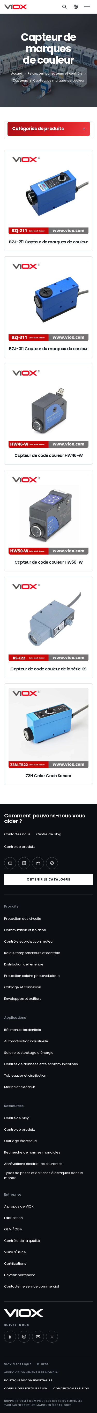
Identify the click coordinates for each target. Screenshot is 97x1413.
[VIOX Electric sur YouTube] (38, 1337)
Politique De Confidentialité (28, 1380)
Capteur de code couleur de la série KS (48, 669)
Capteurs (20, 80)
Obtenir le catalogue (48, 879)
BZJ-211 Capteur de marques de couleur (48, 242)
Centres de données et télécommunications (41, 1064)
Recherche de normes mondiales (32, 1152)
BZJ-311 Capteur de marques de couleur (48, 349)
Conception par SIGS (71, 1388)
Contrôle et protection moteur (29, 941)
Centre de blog (49, 834)
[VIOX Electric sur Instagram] (24, 1337)
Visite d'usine (15, 1252)
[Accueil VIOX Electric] (15, 6)
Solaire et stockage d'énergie (29, 1052)
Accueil (17, 73)
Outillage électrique (20, 1140)
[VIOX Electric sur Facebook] (10, 1337)
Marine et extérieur (19, 1086)
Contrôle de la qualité (22, 1240)
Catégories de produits (38, 128)
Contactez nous (17, 834)
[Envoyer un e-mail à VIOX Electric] (10, 863)
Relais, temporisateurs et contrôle (55, 73)
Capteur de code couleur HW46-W (48, 455)
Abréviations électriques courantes (33, 1163)
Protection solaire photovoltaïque (32, 975)
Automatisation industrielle (26, 1041)
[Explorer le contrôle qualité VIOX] (52, 863)
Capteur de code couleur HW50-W (48, 562)
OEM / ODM (13, 1229)
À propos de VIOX (18, 1206)
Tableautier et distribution (25, 1075)
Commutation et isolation (25, 930)
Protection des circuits (22, 918)
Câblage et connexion (22, 987)
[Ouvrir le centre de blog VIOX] (24, 863)
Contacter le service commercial (31, 1286)
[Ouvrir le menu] (87, 6)
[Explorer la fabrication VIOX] (38, 863)
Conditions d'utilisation (26, 1388)
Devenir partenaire (19, 1274)
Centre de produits (19, 846)
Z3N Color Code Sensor (49, 776)
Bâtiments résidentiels (22, 1029)
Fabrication (13, 1217)
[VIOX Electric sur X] (52, 1337)
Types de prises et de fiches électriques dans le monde (43, 1175)
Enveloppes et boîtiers (22, 998)
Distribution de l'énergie (23, 964)
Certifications (15, 1263)
